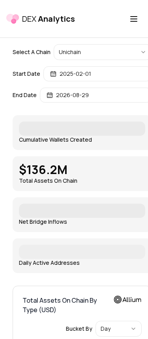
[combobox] (119, 329)
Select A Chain (32, 52)
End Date (25, 95)
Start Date (26, 74)
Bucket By (79, 329)
